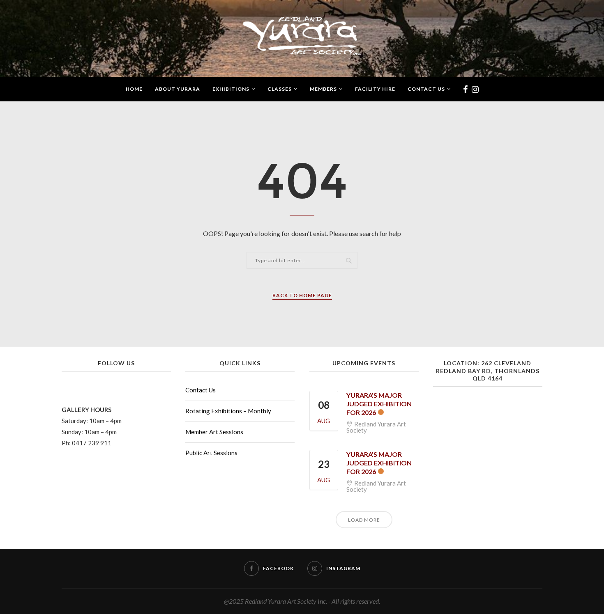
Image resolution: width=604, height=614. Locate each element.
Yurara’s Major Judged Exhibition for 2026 (379, 403)
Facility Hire (375, 89)
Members (323, 89)
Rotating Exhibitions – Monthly (228, 411)
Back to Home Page (302, 295)
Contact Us (426, 89)
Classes (279, 89)
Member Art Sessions (214, 431)
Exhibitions (230, 89)
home (134, 89)
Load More (364, 520)
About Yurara (177, 89)
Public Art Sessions (211, 452)
